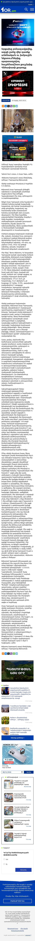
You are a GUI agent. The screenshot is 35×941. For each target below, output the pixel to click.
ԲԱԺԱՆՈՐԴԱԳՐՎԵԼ (17, 901)
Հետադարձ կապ (12, 928)
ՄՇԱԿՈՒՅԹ (6, 100)
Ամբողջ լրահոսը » (17, 738)
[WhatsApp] (14, 106)
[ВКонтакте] (6, 106)
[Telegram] (16, 106)
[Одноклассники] (3, 106)
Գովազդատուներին (17, 931)
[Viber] (11, 106)
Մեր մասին (24, 928)
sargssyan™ (28, 935)
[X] (8, 106)
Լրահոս (6, 685)
